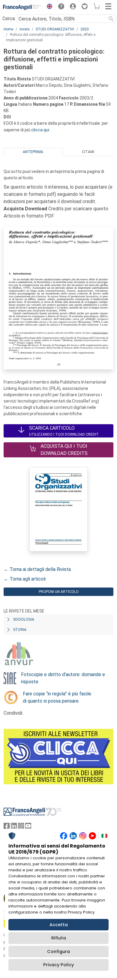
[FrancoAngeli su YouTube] (28, 827)
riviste (24, 29)
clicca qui (40, 129)
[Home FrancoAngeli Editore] (22, 7)
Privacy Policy (58, 965)
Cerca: (9, 18)
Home (8, 29)
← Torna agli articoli (25, 579)
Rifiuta (58, 938)
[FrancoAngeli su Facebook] (7, 827)
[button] (48, 7)
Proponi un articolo (59, 592)
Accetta (59, 925)
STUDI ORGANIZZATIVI (55, 29)
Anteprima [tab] (33, 152)
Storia (19, 630)
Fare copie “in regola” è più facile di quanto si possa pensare (57, 697)
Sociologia (23, 619)
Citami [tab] (88, 152)
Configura (58, 951)
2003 (84, 29)
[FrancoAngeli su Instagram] (21, 827)
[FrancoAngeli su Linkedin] (14, 827)
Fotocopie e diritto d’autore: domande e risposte (63, 678)
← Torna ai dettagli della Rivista (37, 569)
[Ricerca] (111, 18)
